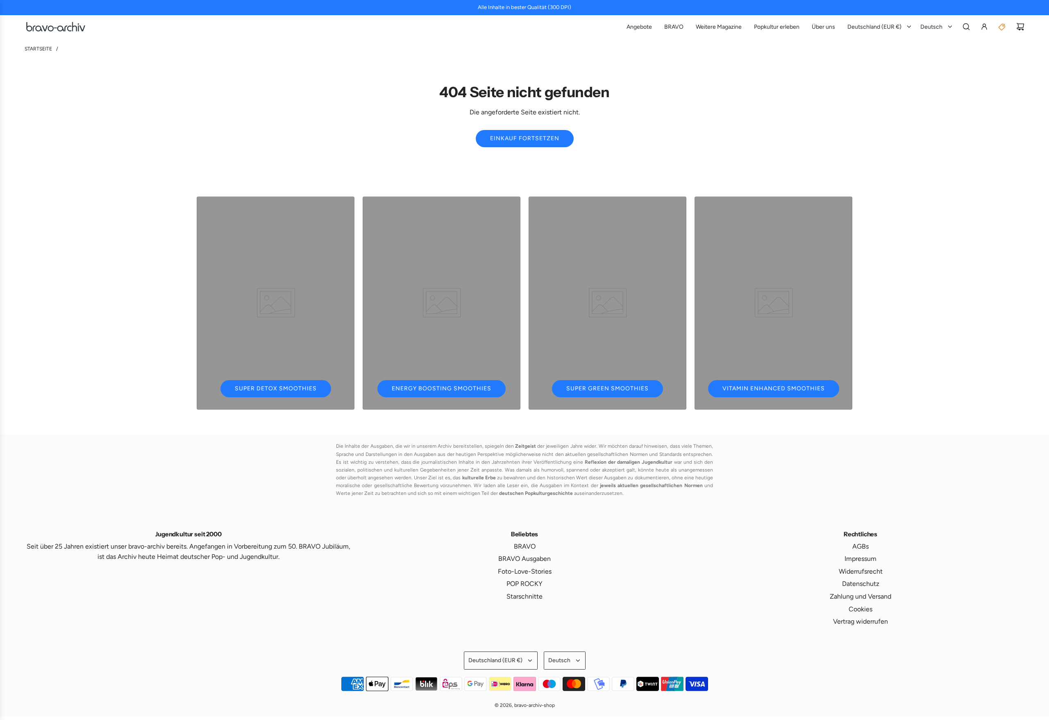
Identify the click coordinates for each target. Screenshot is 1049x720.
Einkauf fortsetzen (524, 138)
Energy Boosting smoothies (441, 388)
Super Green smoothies (607, 388)
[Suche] (966, 27)
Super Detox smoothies (276, 388)
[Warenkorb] (1020, 27)
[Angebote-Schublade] (1002, 27)
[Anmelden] (984, 27)
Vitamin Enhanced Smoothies (773, 388)
